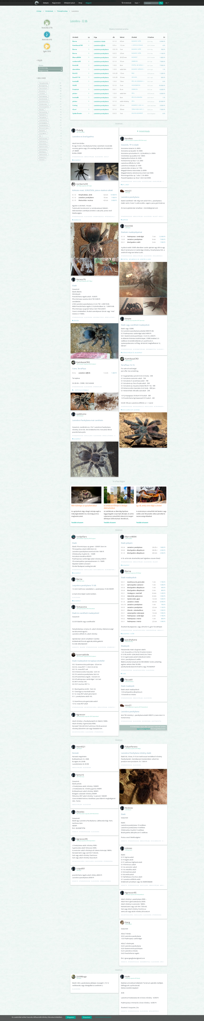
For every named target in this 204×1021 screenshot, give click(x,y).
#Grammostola (151, 349)
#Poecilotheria (110, 317)
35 (50, 91)
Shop (80, 3)
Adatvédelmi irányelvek (103, 1017)
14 (50, 112)
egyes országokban (143, 729)
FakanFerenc (131, 746)
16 (50, 107)
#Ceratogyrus (113, 707)
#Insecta (75, 831)
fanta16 (80, 775)
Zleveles (80, 812)
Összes (41, 65)
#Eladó (155, 216)
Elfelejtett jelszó (69, 3)
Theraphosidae (62, 11)
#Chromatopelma (139, 349)
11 (50, 123)
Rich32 (74, 73)
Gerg (127, 922)
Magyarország (50, 70)
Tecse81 (129, 679)
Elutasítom (86, 1017)
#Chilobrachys (99, 569)
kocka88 (75, 81)
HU (167, 3)
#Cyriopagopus (159, 406)
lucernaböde (82, 654)
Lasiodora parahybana (101, 49)
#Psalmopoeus (158, 256)
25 (50, 99)
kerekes (129, 138)
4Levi (74, 109)
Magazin (89, 3)
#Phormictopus (98, 317)
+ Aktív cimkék (41, 78)
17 (50, 104)
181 (50, 83)
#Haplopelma (157, 181)
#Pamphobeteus (98, 216)
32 (50, 93)
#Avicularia (88, 435)
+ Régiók (39, 60)
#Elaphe (82, 647)
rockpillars (81, 536)
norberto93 (76, 61)
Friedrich (75, 89)
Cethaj (74, 105)
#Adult (106, 157)
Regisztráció (56, 3)
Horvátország (50, 68)
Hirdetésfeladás (144, 131)
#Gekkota (75, 647)
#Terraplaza (97, 387)
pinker (74, 93)
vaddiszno (81, 414)
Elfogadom (70, 1017)
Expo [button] (137, 3)
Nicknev (129, 808)
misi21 (128, 190)
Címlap (39, 11)
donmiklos (76, 69)
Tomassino (81, 607)
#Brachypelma (89, 157)
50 (50, 85)
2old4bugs (81, 976)
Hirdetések (127, 3)
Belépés (46, 3)
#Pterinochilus (110, 216)
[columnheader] (78, 37)
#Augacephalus (138, 406)
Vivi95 (74, 85)
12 (50, 120)
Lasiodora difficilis (99, 45)
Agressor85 (82, 839)
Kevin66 (75, 65)
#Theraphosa (98, 732)
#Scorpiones (146, 721)
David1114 (76, 77)
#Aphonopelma (151, 630)
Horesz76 (81, 279)
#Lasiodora (99, 157)
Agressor (80, 714)
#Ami (115, 435)
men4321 (80, 746)
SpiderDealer (77, 113)
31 (50, 96)
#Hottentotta (156, 721)
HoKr (127, 976)
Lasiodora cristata (99, 41)
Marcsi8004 (76, 57)
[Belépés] (161, 3)
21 (50, 101)
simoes (128, 848)
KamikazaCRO (77, 45)
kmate (128, 318)
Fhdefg (79, 130)
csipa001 (80, 868)
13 (50, 114)
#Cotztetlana (147, 181)
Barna (74, 41)
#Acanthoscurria (90, 707)
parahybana (131, 639)
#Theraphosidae (77, 157)
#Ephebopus (164, 885)
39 (50, 88)
